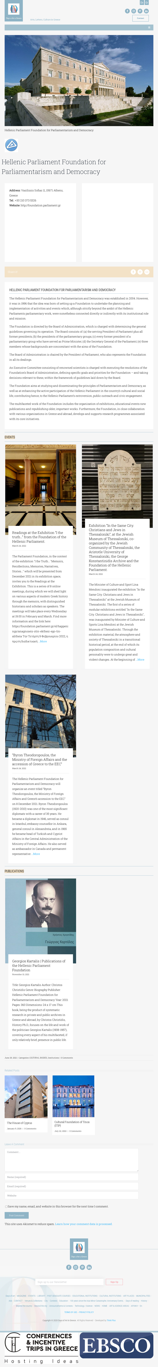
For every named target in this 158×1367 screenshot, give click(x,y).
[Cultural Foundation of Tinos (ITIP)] (73, 1077)
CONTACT (18, 1301)
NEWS (97, 1306)
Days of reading (132, 1301)
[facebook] (127, 11)
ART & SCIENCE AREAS (119, 1306)
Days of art (10, 1296)
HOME (104, 1306)
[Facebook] (133, 272)
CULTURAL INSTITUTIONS (110, 1296)
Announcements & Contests (61, 1306)
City (46, 1301)
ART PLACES (128, 1296)
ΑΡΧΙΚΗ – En (136, 1306)
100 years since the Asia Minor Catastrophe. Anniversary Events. (97, 1301)
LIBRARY (41, 1296)
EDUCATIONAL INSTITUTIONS (85, 1296)
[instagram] (133, 11)
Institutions (53, 1057)
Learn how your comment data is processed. (83, 1224)
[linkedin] (146, 11)
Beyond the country (24, 1306)
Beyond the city (40, 1306)
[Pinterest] (140, 272)
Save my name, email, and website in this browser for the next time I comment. (58, 1206)
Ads (10, 1301)
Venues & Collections (33, 1301)
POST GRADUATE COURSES (58, 1296)
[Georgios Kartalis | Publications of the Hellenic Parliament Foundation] (40, 921)
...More (42, 641)
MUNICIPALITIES (143, 1296)
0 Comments (67, 1057)
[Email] (146, 272)
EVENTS (31, 1296)
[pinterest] (140, 11)
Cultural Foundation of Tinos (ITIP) (72, 1123)
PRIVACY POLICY (86, 1312)
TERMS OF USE (70, 1312)
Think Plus (111, 1320)
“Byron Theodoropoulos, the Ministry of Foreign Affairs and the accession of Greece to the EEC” (39, 759)
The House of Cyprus (19, 1123)
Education (63, 1301)
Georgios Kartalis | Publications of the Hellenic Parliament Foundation (38, 965)
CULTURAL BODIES (38, 1057)
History (144, 1301)
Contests (53, 1301)
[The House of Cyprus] (26, 1077)
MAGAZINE (21, 1296)
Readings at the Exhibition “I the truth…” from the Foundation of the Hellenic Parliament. (39, 537)
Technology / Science (83, 1306)
